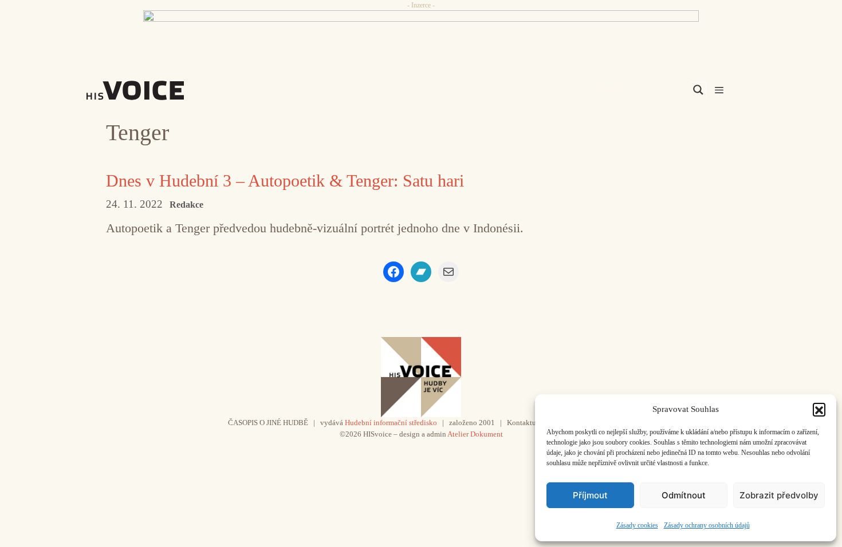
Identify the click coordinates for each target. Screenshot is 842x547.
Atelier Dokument (475, 434)
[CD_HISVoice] (421, 36)
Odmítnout (684, 495)
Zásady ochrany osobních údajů (707, 525)
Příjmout (590, 495)
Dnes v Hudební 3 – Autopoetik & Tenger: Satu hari (285, 180)
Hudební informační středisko (391, 422)
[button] (819, 409)
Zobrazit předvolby (779, 495)
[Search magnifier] (698, 90)
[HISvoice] (160, 90)
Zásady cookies (637, 525)
